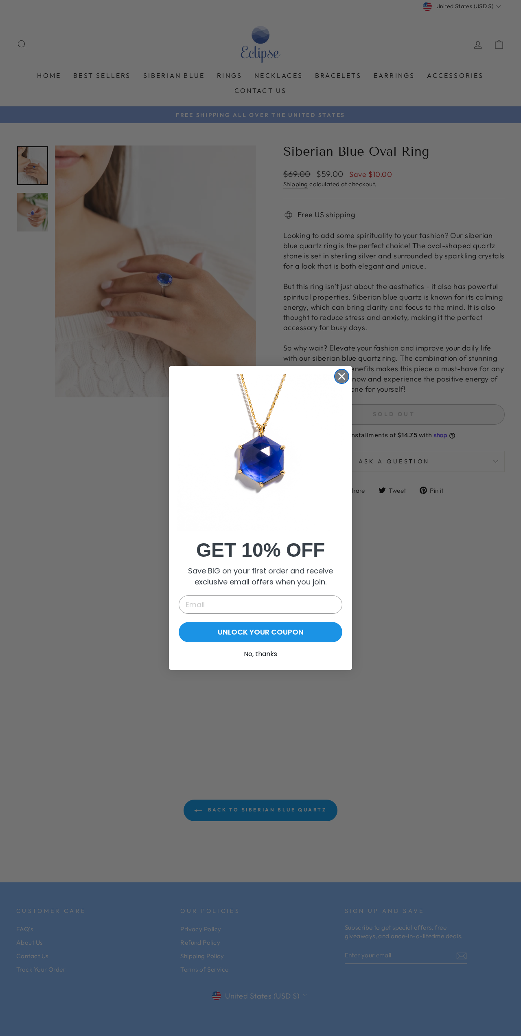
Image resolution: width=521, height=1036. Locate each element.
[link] (260, 452)
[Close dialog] (342, 376)
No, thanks (260, 654)
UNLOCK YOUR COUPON (261, 632)
